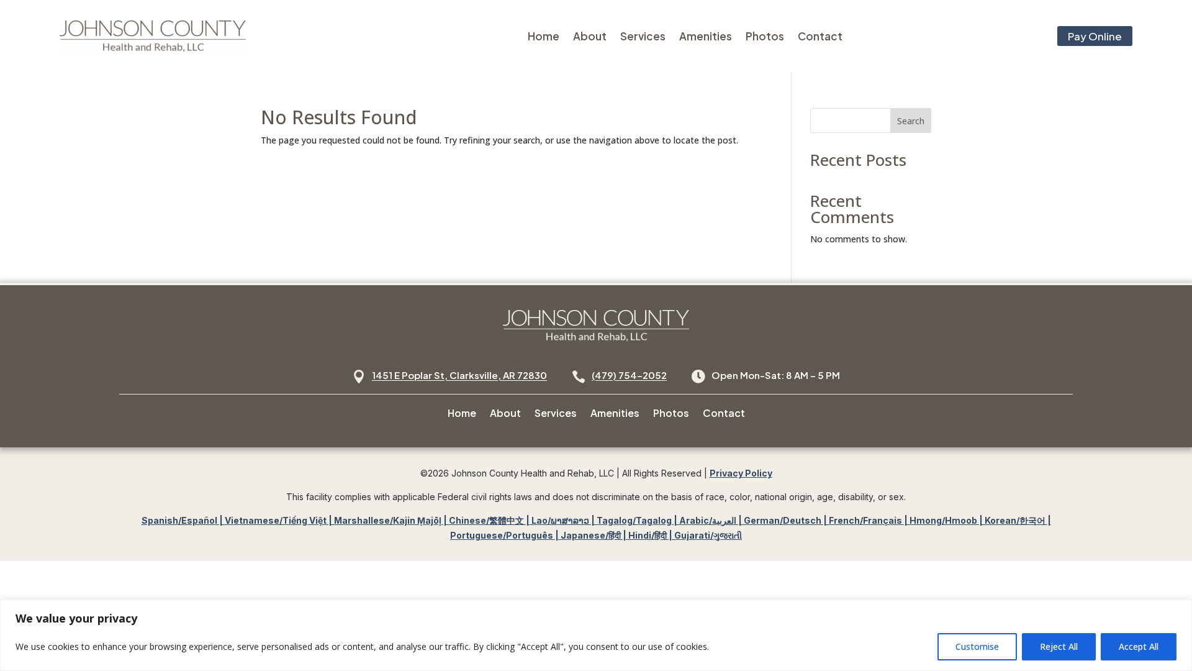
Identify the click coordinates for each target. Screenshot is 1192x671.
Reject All (1059, 646)
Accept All (1138, 646)
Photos (765, 36)
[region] (596, 635)
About (590, 36)
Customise (977, 646)
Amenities (705, 36)
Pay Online (1095, 36)
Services (643, 36)
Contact (820, 36)
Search (910, 121)
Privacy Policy (741, 473)
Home (543, 36)
